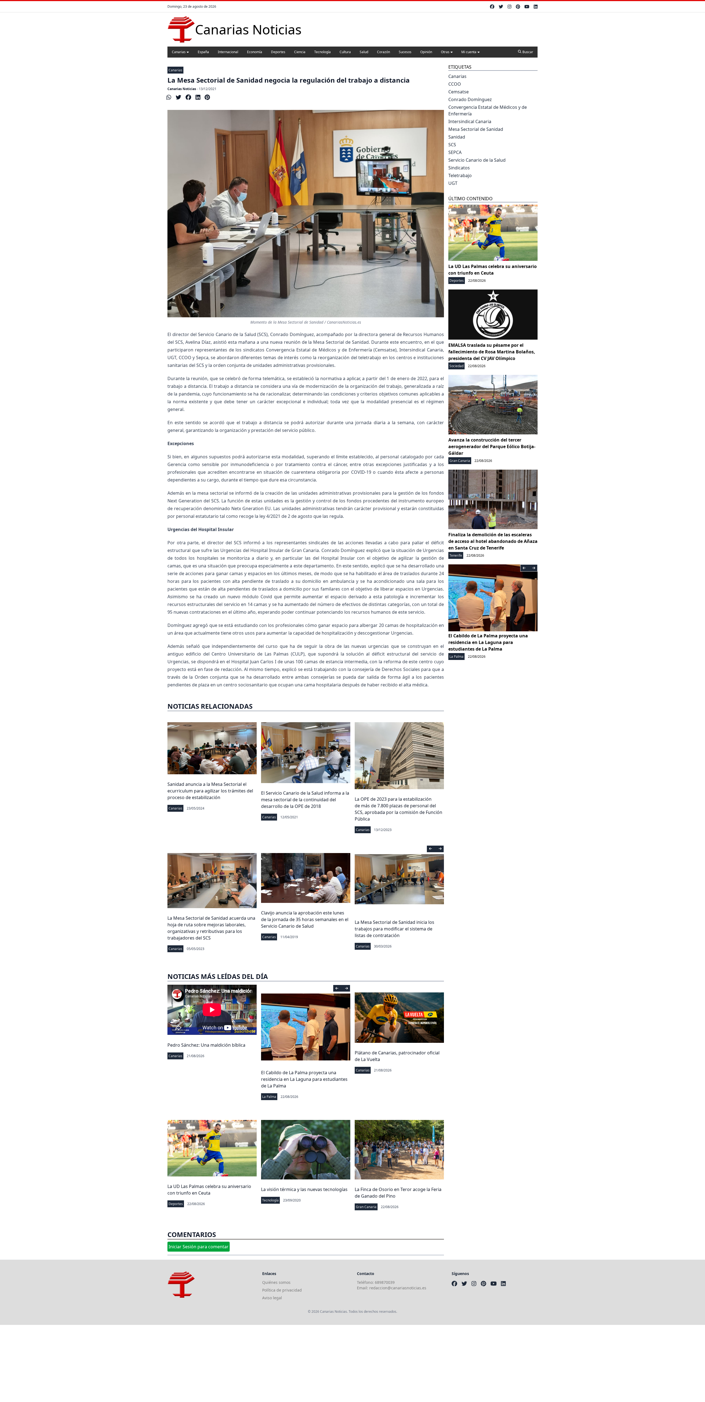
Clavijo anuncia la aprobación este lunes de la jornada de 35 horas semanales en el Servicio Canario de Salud (304, 919)
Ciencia (299, 52)
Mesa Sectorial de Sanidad (475, 129)
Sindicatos (459, 168)
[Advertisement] (165, 1363)
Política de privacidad (282, 1290)
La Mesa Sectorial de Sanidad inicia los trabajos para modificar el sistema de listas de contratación (394, 928)
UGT (452, 183)
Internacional (228, 52)
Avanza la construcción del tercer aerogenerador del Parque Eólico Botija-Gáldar (491, 446)
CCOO (454, 84)
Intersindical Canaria (469, 121)
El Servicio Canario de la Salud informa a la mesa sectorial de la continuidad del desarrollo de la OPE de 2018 (305, 799)
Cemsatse (458, 92)
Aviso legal (272, 1297)
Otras (445, 52)
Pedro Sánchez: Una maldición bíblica (206, 1045)
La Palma (269, 1096)
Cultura (345, 52)
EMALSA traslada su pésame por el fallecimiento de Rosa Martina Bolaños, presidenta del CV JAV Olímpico (491, 351)
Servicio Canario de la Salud (477, 160)
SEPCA (455, 152)
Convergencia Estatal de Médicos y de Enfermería (487, 110)
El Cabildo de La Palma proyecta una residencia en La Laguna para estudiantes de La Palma (304, 1079)
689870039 (385, 1282)
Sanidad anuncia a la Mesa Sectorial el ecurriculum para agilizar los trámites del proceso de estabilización (210, 790)
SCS (452, 145)
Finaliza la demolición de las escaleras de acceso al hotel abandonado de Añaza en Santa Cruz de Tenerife (493, 541)
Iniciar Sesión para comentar (199, 1247)
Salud (364, 52)
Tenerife (455, 555)
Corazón (383, 52)
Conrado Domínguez (470, 99)
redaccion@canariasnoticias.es (397, 1287)
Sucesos (405, 52)
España (203, 52)
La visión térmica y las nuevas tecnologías (304, 1189)
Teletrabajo (460, 175)
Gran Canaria (366, 1207)
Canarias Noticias (181, 88)
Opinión (426, 52)
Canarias (179, 52)
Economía (254, 52)
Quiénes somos (276, 1282)
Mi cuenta (468, 52)
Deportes (278, 52)
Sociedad (456, 366)
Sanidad (456, 137)
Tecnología (322, 52)
